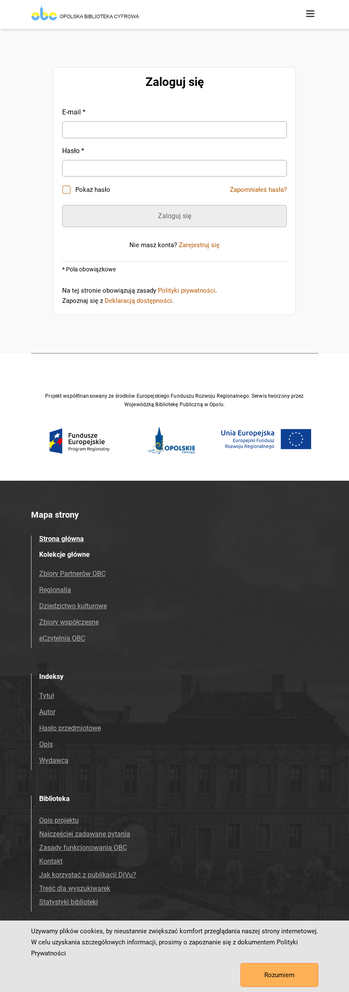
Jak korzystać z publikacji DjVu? (87, 875)
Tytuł (46, 696)
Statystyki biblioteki (68, 902)
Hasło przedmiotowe (70, 728)
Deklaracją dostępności (138, 301)
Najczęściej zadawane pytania (84, 834)
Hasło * (73, 151)
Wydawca (54, 760)
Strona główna (61, 539)
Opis (46, 744)
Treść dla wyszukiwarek (74, 888)
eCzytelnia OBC (62, 638)
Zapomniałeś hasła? (258, 190)
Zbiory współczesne (69, 622)
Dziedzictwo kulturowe (73, 606)
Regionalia (55, 590)
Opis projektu (59, 820)
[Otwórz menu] (310, 14)
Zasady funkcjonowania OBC (83, 848)
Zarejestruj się (199, 245)
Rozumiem (279, 975)
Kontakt (51, 861)
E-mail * (74, 112)
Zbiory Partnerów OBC (72, 574)
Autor (47, 712)
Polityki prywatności (186, 290)
